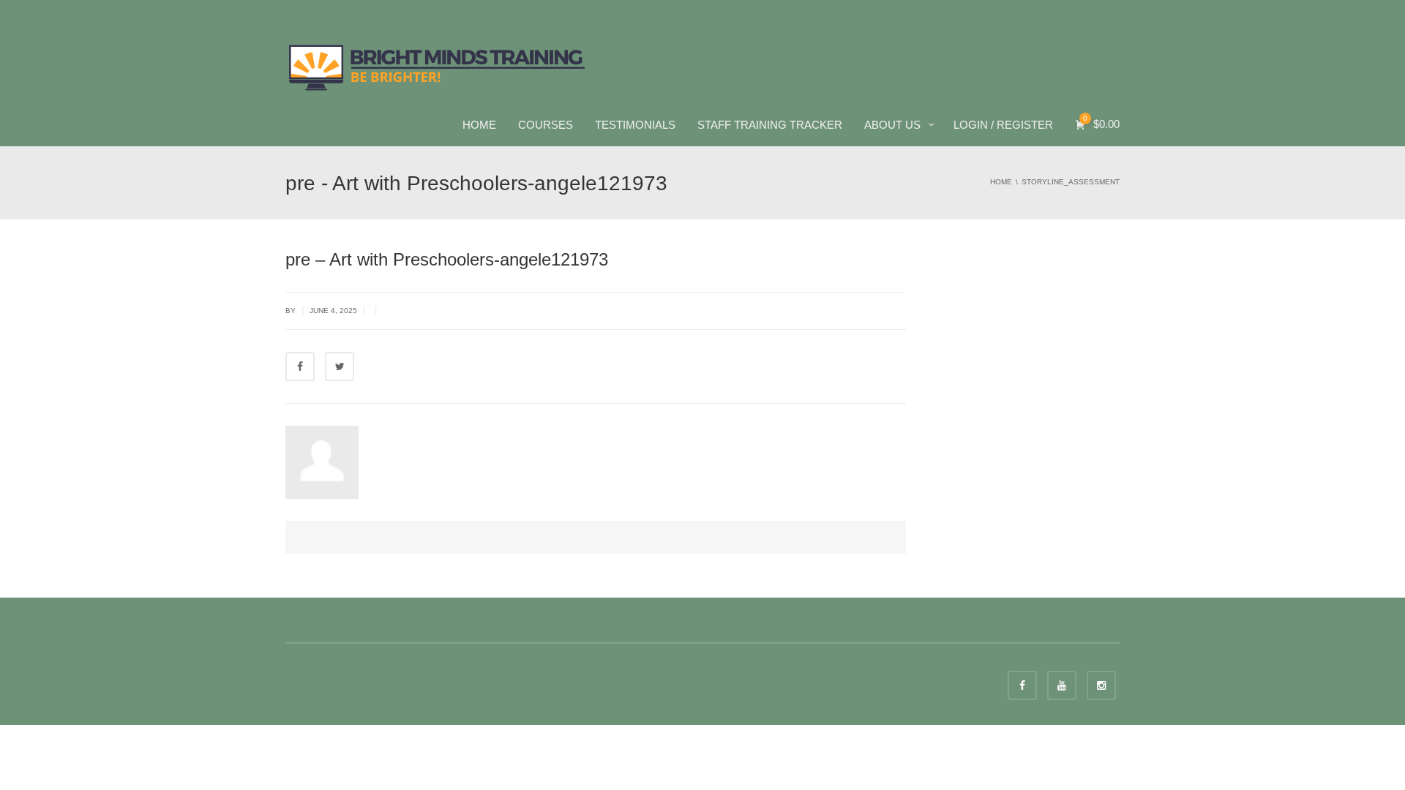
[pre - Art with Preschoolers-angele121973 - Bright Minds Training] (437, 66)
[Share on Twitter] (339, 366)
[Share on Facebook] (300, 366)
